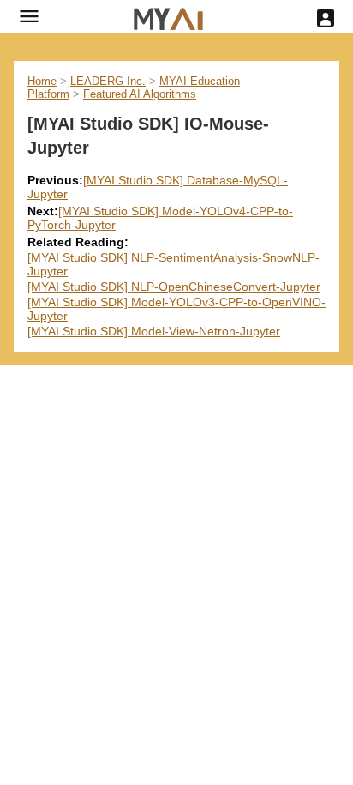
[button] (29, 16)
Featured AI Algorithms (139, 94)
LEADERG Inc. (108, 81)
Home (42, 81)
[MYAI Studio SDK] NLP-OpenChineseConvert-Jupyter (173, 286)
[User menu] (325, 18)
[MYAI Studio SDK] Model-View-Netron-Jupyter (153, 331)
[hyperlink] (168, 16)
